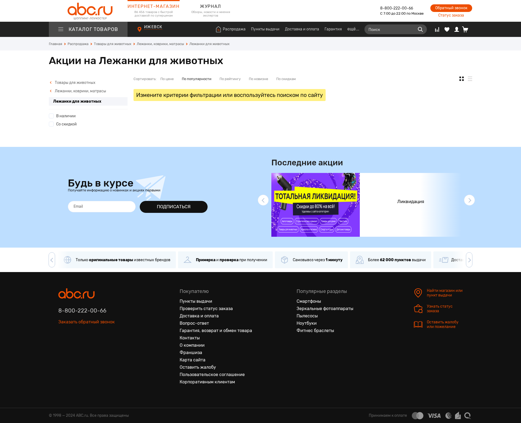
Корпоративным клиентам (207, 381)
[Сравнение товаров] (437, 29)
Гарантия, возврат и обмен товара (216, 330)
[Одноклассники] (74, 347)
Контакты (190, 337)
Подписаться (173, 206)
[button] (263, 200)
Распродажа (234, 29)
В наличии (66, 116)
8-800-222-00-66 (396, 8)
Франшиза (191, 352)
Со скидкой (66, 124)
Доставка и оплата (302, 29)
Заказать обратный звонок (86, 321)
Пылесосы (307, 315)
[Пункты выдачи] (144, 32)
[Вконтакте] (62, 347)
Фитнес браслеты (315, 330)
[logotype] (88, 11)
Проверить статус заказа (206, 308)
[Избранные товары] (446, 29)
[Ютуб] (85, 347)
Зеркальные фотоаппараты (325, 308)
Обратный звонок (451, 8)
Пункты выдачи (265, 29)
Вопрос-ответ (194, 323)
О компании (192, 345)
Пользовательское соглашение (212, 374)
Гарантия (333, 29)
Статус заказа (451, 15)
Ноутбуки (307, 323)
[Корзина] (467, 29)
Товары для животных (75, 82)
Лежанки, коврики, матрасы (80, 91)
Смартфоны (309, 301)
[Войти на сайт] (457, 29)
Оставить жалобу (198, 367)
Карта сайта (192, 359)
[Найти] (420, 29)
